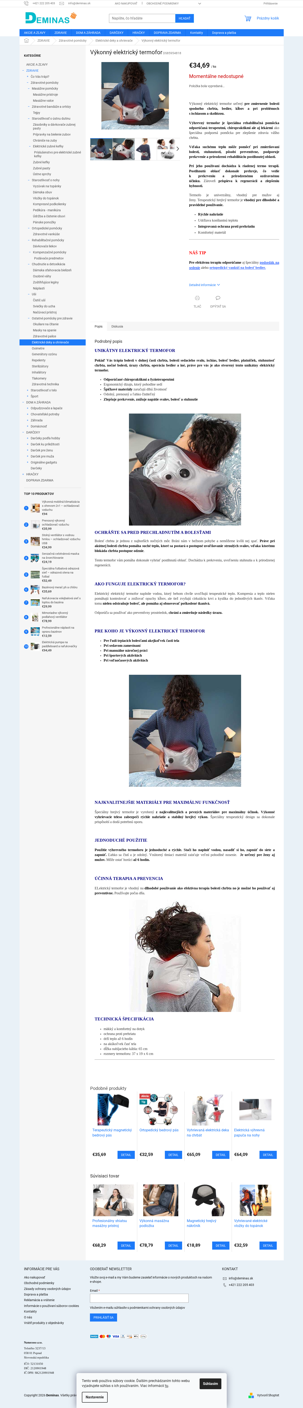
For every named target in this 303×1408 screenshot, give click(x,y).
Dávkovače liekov (45, 246)
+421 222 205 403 (241, 1285)
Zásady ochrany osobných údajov (47, 1289)
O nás (28, 1317)
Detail (126, 1245)
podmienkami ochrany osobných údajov (157, 1307)
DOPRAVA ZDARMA (39, 480)
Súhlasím (210, 1384)
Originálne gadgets (44, 462)
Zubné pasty (41, 168)
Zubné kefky (41, 162)
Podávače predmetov (49, 258)
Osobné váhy (42, 276)
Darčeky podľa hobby (45, 438)
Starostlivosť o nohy (46, 180)
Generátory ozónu (44, 354)
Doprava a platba (36, 1294)
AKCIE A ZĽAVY (37, 64)
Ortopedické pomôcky (47, 228)
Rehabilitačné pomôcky (48, 240)
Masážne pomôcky (45, 88)
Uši (34, 294)
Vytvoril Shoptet (268, 1395)
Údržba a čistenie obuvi (49, 216)
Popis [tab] (98, 326)
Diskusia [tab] (117, 326)
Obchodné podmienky (162, 3)
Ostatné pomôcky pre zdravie (52, 318)
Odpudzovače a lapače (46, 408)
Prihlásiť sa (103, 1317)
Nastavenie (95, 1397)
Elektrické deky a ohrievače (50, 342)
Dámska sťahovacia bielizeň (52, 270)
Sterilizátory (40, 366)
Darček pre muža (42, 456)
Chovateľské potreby (45, 414)
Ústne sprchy (42, 174)
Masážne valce (43, 100)
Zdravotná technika (45, 384)
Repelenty (39, 360)
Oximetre (38, 348)
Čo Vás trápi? (40, 76)
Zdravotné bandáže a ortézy (51, 106)
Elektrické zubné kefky (48, 146)
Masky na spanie (44, 330)
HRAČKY (32, 474)
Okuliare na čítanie (46, 324)
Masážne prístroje (45, 94)
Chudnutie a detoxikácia (48, 264)
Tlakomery (39, 378)
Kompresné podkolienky (49, 204)
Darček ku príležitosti (45, 444)
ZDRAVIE (32, 70)
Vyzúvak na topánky (47, 186)
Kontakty (30, 1311)
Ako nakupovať (126, 3)
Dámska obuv (42, 192)
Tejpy (36, 112)
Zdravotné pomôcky (45, 82)
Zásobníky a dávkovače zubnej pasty (54, 126)
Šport (34, 396)
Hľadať (184, 18)
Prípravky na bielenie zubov (52, 134)
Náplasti (39, 288)
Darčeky (36, 468)
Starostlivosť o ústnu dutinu (51, 118)
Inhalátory (39, 372)
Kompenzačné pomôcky (49, 252)
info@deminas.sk (241, 1278)
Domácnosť (39, 426)
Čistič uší (39, 300)
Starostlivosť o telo (44, 390)
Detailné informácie (202, 285)
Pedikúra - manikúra (47, 210)
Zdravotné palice (44, 336)
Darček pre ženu (42, 450)
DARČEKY (33, 432)
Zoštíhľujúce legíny (46, 282)
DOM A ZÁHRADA (38, 402)
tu (166, 1386)
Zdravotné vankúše (46, 234)
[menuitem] (35, 32)
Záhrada (37, 420)
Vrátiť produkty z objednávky (44, 1323)
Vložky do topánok (46, 198)
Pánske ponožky (44, 222)
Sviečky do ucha (44, 306)
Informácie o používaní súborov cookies (51, 1306)
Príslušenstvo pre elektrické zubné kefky (57, 154)
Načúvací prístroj (45, 312)
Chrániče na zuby (45, 140)
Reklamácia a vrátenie (39, 1300)
